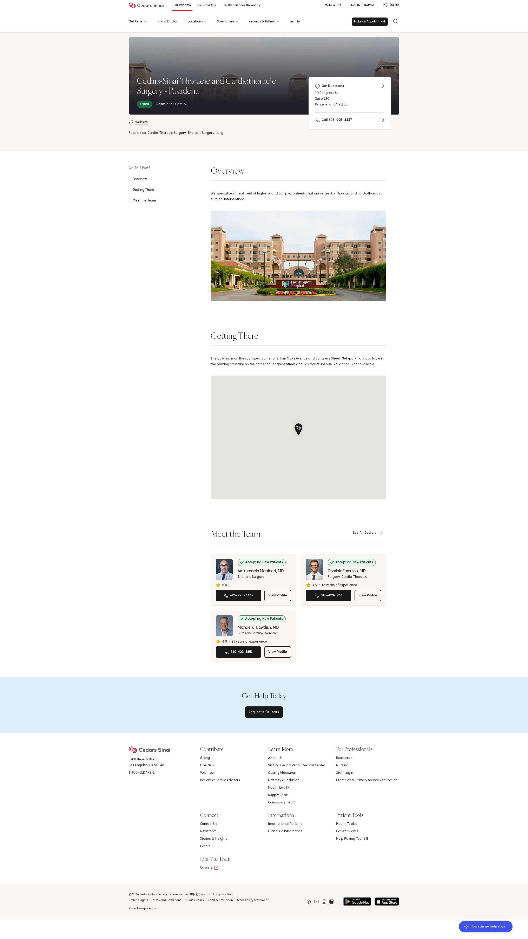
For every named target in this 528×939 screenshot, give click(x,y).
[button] (298, 429)
